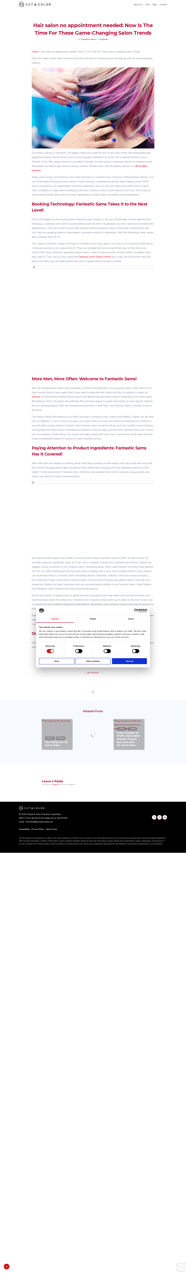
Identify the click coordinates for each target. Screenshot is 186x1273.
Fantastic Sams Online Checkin (94, 256)
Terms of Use (51, 829)
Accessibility (24, 829)
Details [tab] (93, 619)
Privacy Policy (38, 829)
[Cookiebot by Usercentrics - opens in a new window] (136, 610)
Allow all (129, 661)
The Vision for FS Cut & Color (56, 744)
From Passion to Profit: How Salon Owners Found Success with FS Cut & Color (128, 739)
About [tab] (131, 619)
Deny (56, 661)
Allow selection (93, 661)
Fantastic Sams (88, 39)
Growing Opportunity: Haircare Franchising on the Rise (91, 739)
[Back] (93, 692)
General (60, 738)
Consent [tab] (55, 619)
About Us (138, 4)
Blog (155, 4)
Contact (163, 4)
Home (35, 51)
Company (103, 39)
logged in (56, 784)
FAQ (148, 4)
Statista (36, 396)
